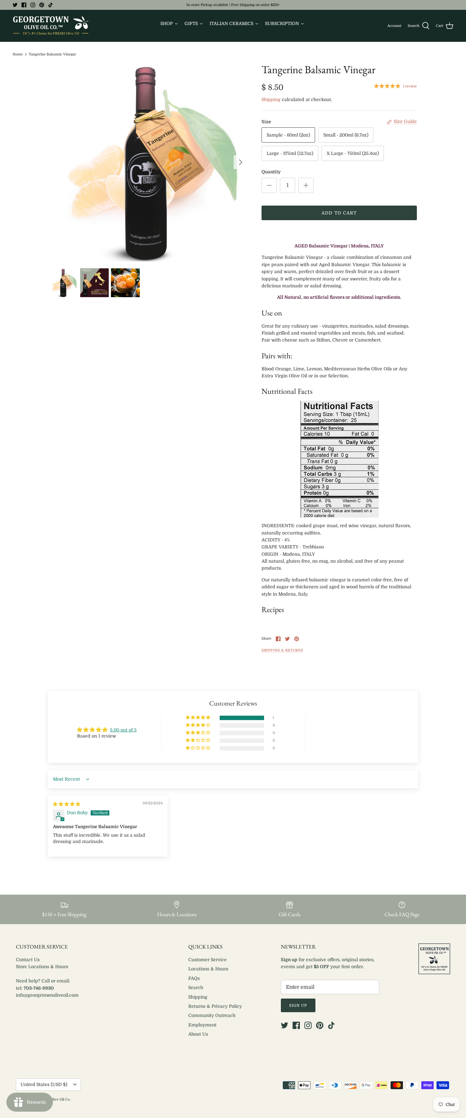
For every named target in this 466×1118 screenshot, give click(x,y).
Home (18, 54)
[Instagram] (32, 5)
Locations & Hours (208, 968)
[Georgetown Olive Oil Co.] (51, 25)
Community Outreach (212, 1015)
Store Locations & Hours (42, 966)
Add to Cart (339, 212)
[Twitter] (15, 5)
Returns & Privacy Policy (215, 1006)
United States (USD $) (44, 1084)
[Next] (241, 162)
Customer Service (207, 959)
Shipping (271, 99)
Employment (202, 1024)
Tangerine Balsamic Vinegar (52, 54)
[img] (66, 804)
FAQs (194, 978)
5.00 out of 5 (123, 729)
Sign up (298, 1005)
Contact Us (28, 959)
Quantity (271, 171)
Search (195, 987)
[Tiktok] (50, 5)
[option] (148, 162)
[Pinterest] (41, 5)
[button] (198, 717)
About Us (198, 1034)
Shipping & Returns (282, 650)
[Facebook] (24, 5)
